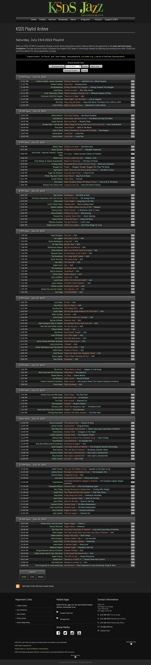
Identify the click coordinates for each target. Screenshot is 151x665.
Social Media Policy (23, 622)
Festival (52, 19)
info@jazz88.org (106, 627)
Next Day (95, 66)
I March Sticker (22, 606)
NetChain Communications (114, 56)
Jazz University (22, 610)
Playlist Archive (19, 649)
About (73, 19)
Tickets (42, 19)
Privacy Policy (21, 618)
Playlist (98, 19)
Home (33, 19)
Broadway (63, 19)
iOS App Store (65, 619)
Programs (85, 19)
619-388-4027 (105, 615)
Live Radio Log (87, 56)
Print (84, 70)
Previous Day (58, 66)
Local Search (21, 614)
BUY (132, 81)
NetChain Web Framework (66, 652)
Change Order (70, 70)
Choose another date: (75, 62)
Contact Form (105, 631)
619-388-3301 (105, 623)
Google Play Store (66, 613)
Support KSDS (111, 19)
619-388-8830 (105, 619)
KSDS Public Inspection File (23, 645)
